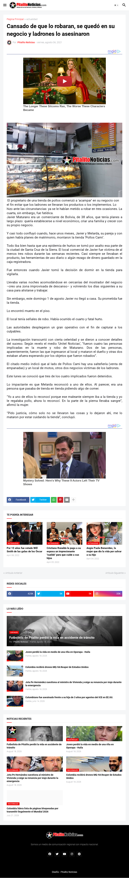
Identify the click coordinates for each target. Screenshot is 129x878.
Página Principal (15, 19)
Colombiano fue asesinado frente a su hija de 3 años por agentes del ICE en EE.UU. (69, 697)
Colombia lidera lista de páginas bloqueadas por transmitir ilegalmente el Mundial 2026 (32, 810)
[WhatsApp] (54, 500)
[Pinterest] (60, 500)
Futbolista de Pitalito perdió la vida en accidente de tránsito (34, 746)
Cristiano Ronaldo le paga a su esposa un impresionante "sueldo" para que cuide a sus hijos (64, 553)
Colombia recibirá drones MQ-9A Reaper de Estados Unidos (57, 667)
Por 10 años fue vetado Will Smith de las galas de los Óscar (24, 550)
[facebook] (50, 854)
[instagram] (72, 854)
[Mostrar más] (73, 500)
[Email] (67, 500)
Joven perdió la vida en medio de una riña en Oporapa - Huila (57, 652)
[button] (4, 5)
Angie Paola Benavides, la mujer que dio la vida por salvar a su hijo (104, 551)
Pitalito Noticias (69, 872)
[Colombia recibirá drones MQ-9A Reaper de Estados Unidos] (15, 671)
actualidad (31, 19)
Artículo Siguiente (114, 573)
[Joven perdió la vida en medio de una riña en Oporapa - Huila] (15, 655)
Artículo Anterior (13, 573)
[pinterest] (79, 854)
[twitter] (57, 854)
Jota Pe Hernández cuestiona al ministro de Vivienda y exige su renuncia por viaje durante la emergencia (73, 684)
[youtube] (64, 854)
